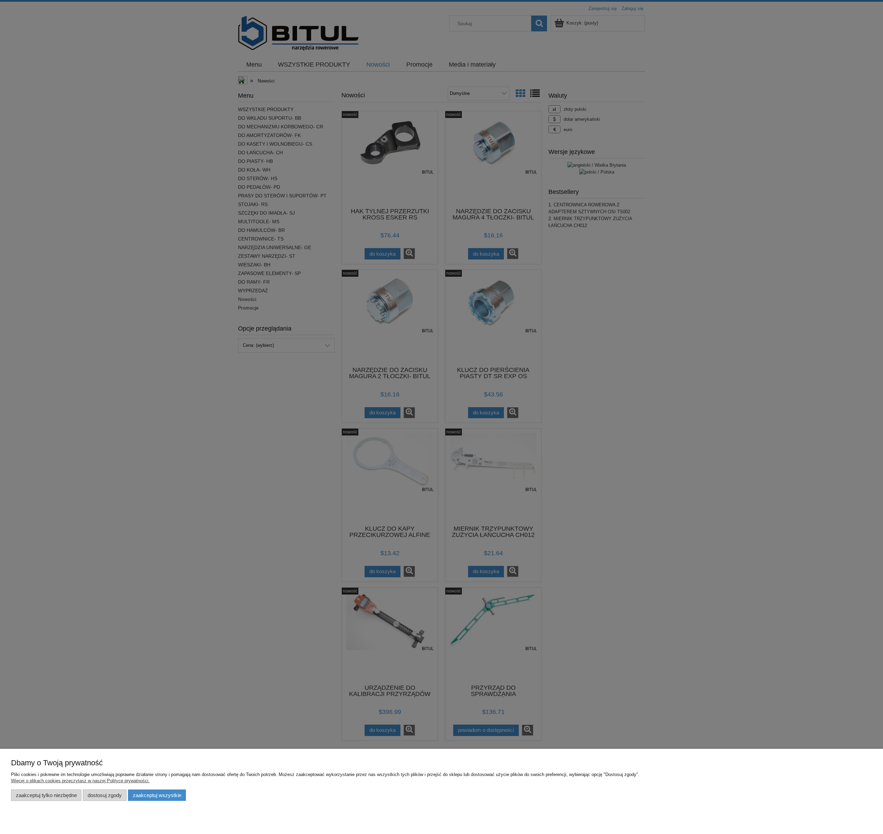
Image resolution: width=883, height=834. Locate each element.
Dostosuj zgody (105, 795)
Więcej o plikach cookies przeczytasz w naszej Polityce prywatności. (80, 780)
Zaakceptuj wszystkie (157, 795)
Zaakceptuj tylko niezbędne (46, 795)
